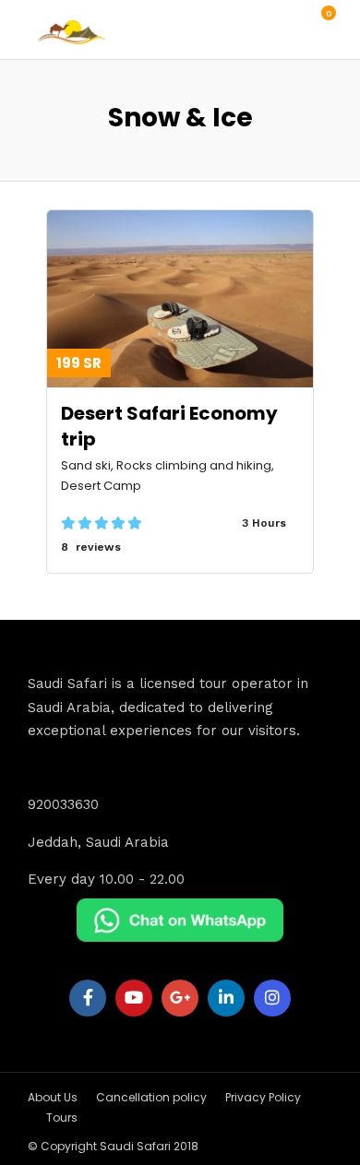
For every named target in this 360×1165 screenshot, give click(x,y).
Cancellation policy (151, 1097)
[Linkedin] (226, 998)
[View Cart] (318, 23)
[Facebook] (87, 998)
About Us (53, 1097)
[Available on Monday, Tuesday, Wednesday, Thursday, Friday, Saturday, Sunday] (292, 523)
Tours (62, 1117)
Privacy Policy (263, 1097)
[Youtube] (133, 998)
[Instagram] (272, 998)
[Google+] (180, 998)
